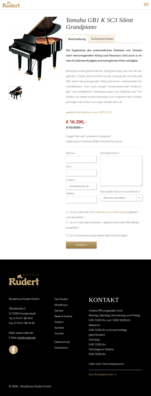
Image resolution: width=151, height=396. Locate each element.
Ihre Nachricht (110, 153)
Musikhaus (61, 304)
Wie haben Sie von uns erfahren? (120, 191)
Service (59, 310)
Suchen (59, 333)
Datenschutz (62, 341)
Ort (69, 166)
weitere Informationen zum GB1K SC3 (88, 112)
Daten (102, 38)
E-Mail (71, 179)
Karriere (59, 327)
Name (70, 153)
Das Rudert (61, 299)
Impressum (61, 347)
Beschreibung (76, 39)
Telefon (71, 193)
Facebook (13, 349)
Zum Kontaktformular (101, 374)
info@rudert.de (26, 337)
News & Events (63, 316)
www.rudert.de (24, 332)
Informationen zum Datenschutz (108, 212)
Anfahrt (59, 322)
